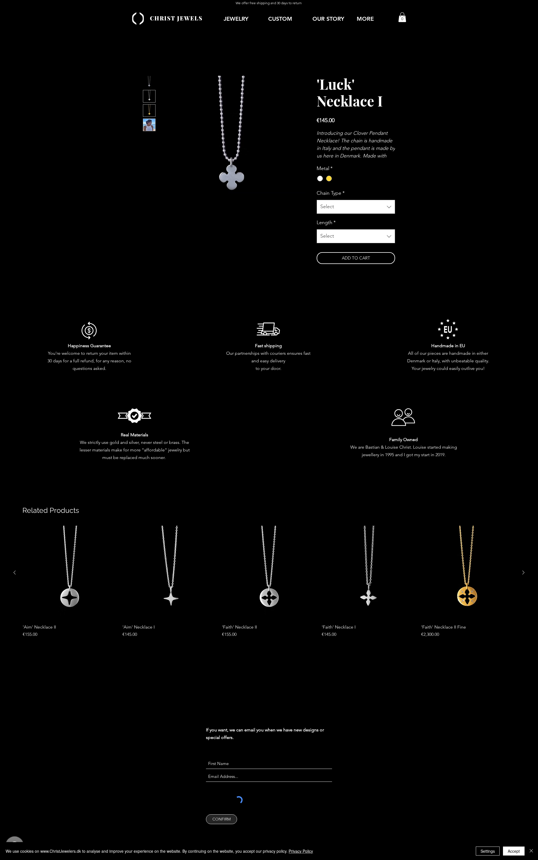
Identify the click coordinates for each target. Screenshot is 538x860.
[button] (376, 19)
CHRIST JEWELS (176, 18)
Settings (488, 851)
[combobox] (356, 207)
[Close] (531, 851)
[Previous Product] (14, 572)
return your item (102, 353)
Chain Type (331, 193)
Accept (514, 851)
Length (326, 222)
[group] (269, 581)
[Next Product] (523, 572)
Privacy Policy (301, 851)
